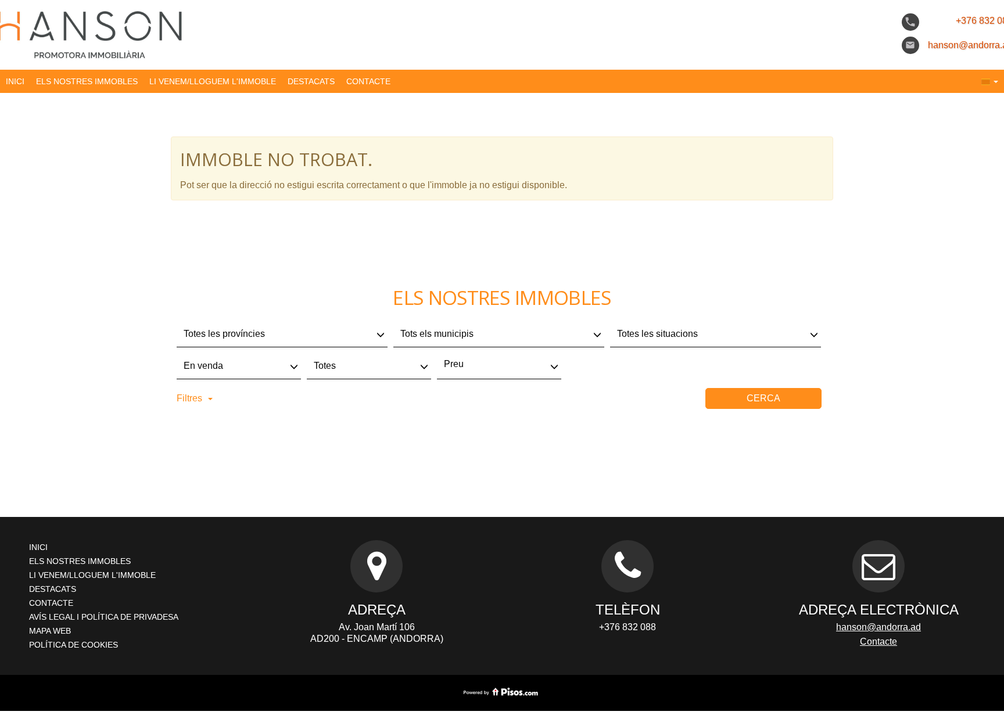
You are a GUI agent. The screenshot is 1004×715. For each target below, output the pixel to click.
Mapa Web (50, 630)
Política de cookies (73, 644)
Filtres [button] (189, 398)
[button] (990, 81)
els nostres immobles (87, 81)
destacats (311, 81)
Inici (15, 81)
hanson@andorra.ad (878, 627)
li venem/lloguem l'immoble (212, 81)
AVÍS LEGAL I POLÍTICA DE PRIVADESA (103, 616)
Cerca (763, 398)
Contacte (368, 81)
